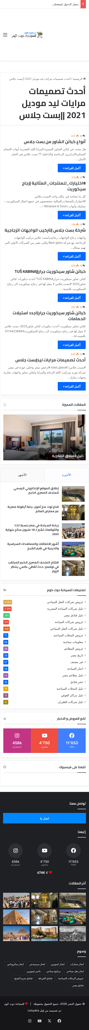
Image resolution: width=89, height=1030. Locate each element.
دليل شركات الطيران (70, 702)
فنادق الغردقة (45, 978)
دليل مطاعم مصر (72, 675)
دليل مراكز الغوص (72, 695)
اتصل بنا (44, 818)
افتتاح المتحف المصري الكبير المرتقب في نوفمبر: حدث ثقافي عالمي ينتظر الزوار (33, 567)
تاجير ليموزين (34, 971)
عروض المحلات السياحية (68, 635)
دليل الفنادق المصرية (68, 456)
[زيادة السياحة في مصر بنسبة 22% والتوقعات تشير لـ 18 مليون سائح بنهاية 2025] (73, 531)
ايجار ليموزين (57, 964)
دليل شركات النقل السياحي (66, 628)
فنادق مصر (78, 985)
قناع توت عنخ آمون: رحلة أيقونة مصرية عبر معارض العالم (33, 509)
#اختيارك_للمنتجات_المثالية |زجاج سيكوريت (54, 186)
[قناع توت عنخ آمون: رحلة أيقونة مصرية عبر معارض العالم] (73, 512)
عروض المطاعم (73, 648)
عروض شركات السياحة (69, 622)
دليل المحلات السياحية (70, 688)
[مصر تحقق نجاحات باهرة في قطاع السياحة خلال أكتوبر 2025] (16, 933)
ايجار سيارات (77, 964)
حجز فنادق (76, 682)
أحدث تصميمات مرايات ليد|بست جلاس (50, 360)
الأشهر (22, 475)
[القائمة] (5, 36)
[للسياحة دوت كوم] (26, 34)
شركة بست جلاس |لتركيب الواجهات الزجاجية (45, 230)
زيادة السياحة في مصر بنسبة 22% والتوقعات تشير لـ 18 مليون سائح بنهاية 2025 (32, 530)
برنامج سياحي (53, 971)
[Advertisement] (64, 31)
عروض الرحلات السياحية (71, 978)
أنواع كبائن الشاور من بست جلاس (55, 141)
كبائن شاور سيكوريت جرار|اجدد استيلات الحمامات (49, 315)
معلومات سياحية (73, 642)
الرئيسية (78, 78)
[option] (44, 437)
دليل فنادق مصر (73, 615)
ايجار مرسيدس (37, 964)
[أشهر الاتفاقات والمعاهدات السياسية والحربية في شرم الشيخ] (73, 549)
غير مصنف (76, 662)
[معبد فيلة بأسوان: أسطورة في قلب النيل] (44, 933)
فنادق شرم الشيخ (23, 978)
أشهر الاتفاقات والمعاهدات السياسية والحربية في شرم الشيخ (33, 546)
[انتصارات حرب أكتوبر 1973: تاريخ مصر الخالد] (72, 933)
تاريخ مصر (77, 655)
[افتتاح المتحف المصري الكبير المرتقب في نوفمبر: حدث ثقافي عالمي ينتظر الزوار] (73, 568)
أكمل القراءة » (72, 168)
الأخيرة (66, 475)
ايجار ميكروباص (15, 964)
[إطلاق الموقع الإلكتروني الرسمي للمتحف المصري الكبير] (73, 494)
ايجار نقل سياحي (75, 971)
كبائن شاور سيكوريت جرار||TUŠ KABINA (50, 271)
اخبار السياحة (75, 668)
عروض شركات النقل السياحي (65, 602)
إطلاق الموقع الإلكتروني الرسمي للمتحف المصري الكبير (36, 490)
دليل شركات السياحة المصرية (65, 608)
